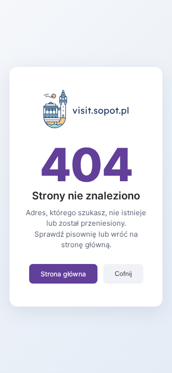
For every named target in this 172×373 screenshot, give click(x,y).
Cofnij (123, 273)
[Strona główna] (86, 125)
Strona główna (63, 274)
